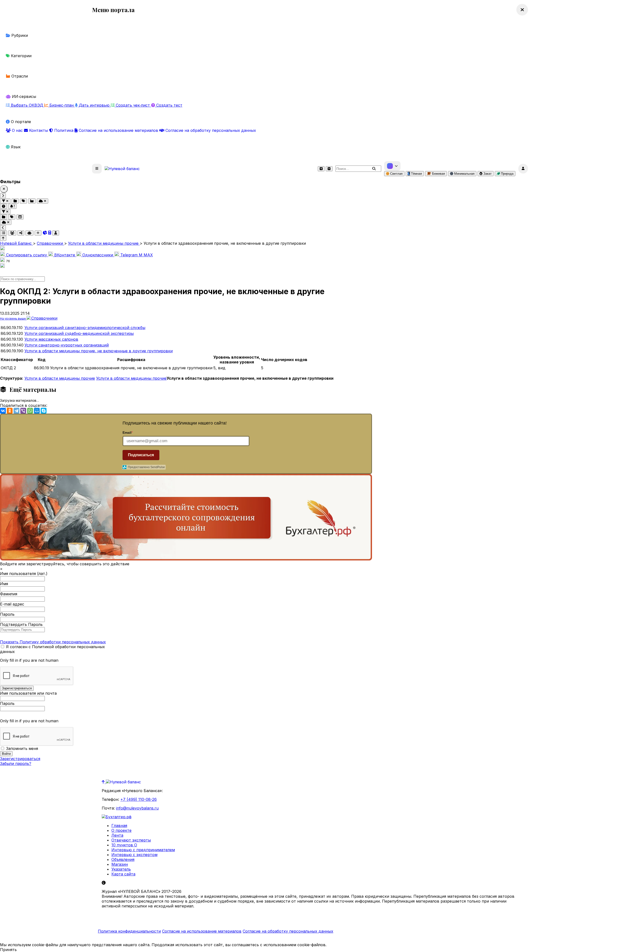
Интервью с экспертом (134, 854)
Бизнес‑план (61, 105)
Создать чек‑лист (133, 105)
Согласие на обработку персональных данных (210, 130)
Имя (4, 583)
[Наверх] (104, 781)
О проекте (121, 830)
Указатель (121, 869)
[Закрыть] (4, 189)
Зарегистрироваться (20, 758)
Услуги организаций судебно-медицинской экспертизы (79, 333)
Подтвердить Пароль (21, 624)
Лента (117, 835)
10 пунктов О (124, 844)
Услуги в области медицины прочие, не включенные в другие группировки (98, 350)
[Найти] (374, 168)
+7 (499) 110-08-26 (138, 799)
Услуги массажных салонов (51, 339)
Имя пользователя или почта (28, 693)
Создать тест (168, 105)
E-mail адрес (12, 604)
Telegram (129, 254)
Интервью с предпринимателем (143, 849)
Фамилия (8, 593)
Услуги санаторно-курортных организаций (66, 345)
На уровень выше (13, 318)
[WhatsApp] (30, 411)
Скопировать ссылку (26, 254)
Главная (119, 825)
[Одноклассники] (10, 411)
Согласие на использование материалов (118, 130)
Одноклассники (97, 254)
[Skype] (43, 411)
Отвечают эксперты (131, 840)
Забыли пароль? (15, 763)
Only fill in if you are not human (29, 660)
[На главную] (122, 168)
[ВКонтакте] (3, 411)
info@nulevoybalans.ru (137, 808)
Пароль (7, 614)
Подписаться (141, 455)
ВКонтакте (64, 254)
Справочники (44, 318)
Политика (64, 130)
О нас (17, 130)
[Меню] (97, 168)
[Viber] (23, 411)
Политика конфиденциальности (129, 931)
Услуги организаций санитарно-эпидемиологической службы (84, 327)
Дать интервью (94, 105)
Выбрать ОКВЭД (27, 105)
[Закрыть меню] (522, 10)
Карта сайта (123, 874)
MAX (146, 254)
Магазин (119, 864)
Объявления (122, 859)
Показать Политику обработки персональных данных (53, 641)
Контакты (38, 130)
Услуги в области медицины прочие (59, 378)
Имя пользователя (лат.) (23, 573)
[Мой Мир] (37, 411)
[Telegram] (16, 411)
